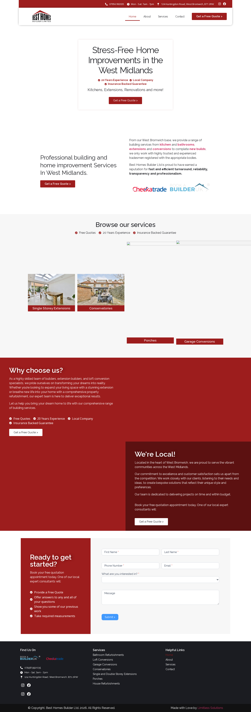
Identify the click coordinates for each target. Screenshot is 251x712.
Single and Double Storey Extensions (115, 674)
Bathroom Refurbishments (108, 654)
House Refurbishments (106, 683)
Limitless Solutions (210, 708)
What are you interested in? (120, 574)
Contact (179, 16)
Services (163, 16)
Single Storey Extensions (51, 308)
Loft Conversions (103, 659)
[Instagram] (220, 4)
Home (132, 16)
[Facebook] (225, 4)
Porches (150, 340)
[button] (133, 190)
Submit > (110, 617)
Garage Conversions (199, 341)
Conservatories (100, 308)
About (147, 16)
